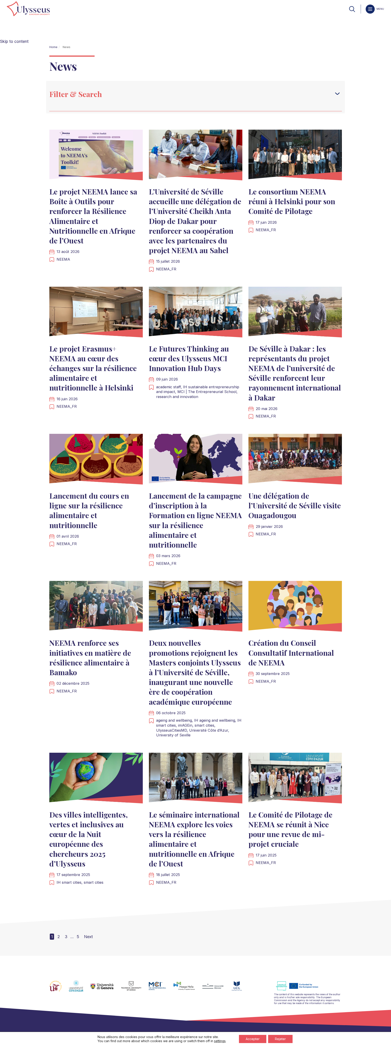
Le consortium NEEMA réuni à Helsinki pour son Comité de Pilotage (291, 201)
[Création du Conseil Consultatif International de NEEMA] (295, 607)
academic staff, (169, 387)
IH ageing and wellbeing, (215, 720)
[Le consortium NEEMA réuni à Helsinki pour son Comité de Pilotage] (295, 156)
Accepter (253, 1039)
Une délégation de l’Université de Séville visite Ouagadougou (294, 505)
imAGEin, (186, 725)
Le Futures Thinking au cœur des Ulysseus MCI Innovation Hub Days (189, 358)
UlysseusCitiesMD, (172, 730)
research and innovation (177, 396)
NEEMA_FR (166, 269)
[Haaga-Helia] (187, 988)
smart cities (93, 882)
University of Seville (173, 735)
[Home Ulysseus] (28, 9)
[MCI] (161, 988)
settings (220, 1041)
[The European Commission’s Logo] (300, 990)
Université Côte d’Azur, (209, 730)
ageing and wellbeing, (175, 720)
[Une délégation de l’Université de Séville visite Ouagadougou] (295, 460)
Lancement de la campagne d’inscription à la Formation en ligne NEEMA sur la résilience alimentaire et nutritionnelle (195, 520)
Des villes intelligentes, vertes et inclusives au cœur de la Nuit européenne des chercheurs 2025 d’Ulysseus (88, 839)
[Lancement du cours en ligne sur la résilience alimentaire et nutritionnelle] (96, 460)
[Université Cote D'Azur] (80, 988)
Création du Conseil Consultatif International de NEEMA (291, 652)
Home (53, 47)
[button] (337, 93)
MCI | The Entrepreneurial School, (207, 391)
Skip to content (14, 41)
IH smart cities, (70, 882)
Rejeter (280, 1039)
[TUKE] (135, 988)
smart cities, (205, 725)
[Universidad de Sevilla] (59, 988)
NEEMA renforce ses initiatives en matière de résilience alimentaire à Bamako (90, 657)
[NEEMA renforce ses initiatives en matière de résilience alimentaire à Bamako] (96, 607)
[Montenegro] (240, 988)
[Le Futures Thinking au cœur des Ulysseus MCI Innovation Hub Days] (195, 313)
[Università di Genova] (106, 988)
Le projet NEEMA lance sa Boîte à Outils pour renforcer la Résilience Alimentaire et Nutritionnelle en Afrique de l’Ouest (93, 216)
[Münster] (216, 988)
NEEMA (63, 259)
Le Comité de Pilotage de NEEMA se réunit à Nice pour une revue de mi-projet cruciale (290, 829)
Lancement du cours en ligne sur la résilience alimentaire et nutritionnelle (89, 510)
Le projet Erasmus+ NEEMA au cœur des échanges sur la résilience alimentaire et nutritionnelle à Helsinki (93, 368)
